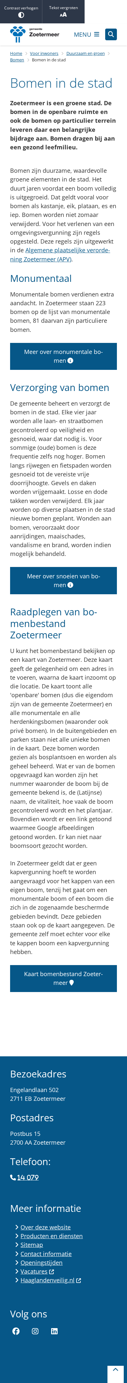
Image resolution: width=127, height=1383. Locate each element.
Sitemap (32, 1245)
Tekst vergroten (63, 7)
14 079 (28, 1178)
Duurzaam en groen (85, 53)
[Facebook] (16, 1331)
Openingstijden (42, 1262)
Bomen (17, 60)
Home (16, 53)
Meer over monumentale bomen (63, 356)
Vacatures (34, 1271)
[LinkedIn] (54, 1331)
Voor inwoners (44, 53)
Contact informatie (46, 1254)
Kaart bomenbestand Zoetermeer (63, 978)
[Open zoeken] (111, 34)
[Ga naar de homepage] (39, 34)
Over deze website (46, 1227)
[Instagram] (35, 1331)
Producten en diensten (52, 1236)
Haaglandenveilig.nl (48, 1280)
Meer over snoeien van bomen (63, 580)
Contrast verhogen (21, 8)
